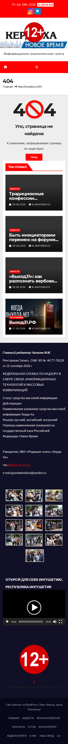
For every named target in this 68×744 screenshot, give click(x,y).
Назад (34, 157)
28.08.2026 (19, 204)
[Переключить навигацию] (37, 67)
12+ (59, 736)
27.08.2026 (19, 328)
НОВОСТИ (14, 189)
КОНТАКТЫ (18, 727)
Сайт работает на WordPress (22, 704)
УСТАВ (32, 727)
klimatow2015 (41, 204)
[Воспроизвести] (7, 621)
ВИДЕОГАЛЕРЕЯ (16, 736)
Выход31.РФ (22, 322)
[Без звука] (55, 621)
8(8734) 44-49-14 (19, 465)
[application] (34, 607)
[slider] (31, 622)
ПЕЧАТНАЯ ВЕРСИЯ (48, 718)
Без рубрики (16, 317)
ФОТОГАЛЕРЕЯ (47, 727)
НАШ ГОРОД (47, 736)
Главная (8, 86)
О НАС (33, 736)
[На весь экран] (60, 621)
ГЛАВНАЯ (13, 718)
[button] (34, 607)
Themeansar (34, 709)
